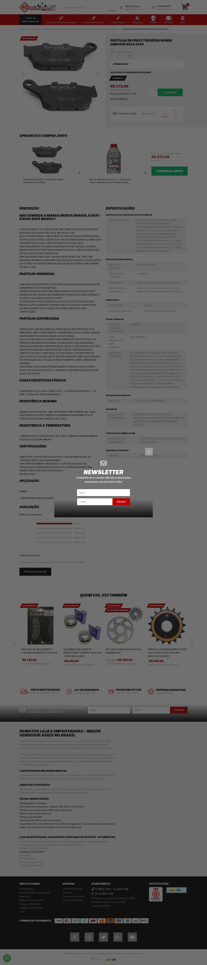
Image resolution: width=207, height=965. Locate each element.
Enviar (121, 501)
